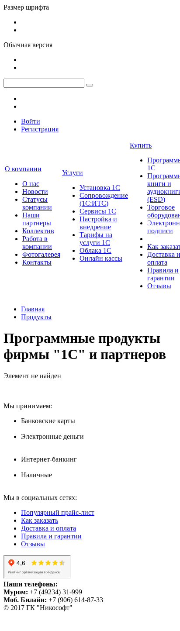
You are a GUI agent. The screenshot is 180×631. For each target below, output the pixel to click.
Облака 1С (95, 250)
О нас (30, 183)
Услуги (72, 172)
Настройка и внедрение (98, 223)
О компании (23, 168)
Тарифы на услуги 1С (96, 238)
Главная (33, 309)
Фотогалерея (41, 254)
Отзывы (159, 286)
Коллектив (38, 230)
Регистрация (40, 129)
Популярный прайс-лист (57, 512)
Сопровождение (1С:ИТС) (104, 199)
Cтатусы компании (37, 203)
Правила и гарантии (163, 274)
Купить (141, 145)
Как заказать (39, 520)
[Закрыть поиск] (89, 85)
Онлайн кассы (101, 258)
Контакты (37, 262)
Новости (35, 191)
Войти (30, 121)
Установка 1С (100, 187)
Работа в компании (37, 242)
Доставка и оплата (48, 528)
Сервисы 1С (98, 211)
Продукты (36, 317)
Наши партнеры (36, 219)
